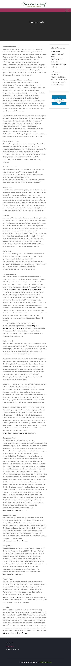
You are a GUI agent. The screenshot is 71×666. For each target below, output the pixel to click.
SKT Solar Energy (46, 662)
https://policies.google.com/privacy (15, 510)
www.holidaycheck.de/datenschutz (15, 433)
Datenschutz (10, 646)
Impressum (9, 643)
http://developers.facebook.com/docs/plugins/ (25, 290)
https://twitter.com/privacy (12, 597)
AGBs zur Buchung (12, 649)
